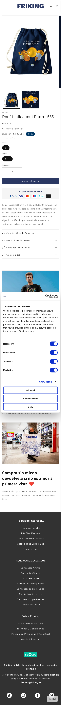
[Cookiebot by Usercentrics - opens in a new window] (45, 296)
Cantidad (6, 165)
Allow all (30, 390)
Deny (30, 407)
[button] (3, 6)
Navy (7, 159)
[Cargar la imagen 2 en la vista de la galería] (30, 100)
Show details (45, 381)
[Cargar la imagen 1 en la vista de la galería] (11, 100)
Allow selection (30, 398)
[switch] (54, 352)
